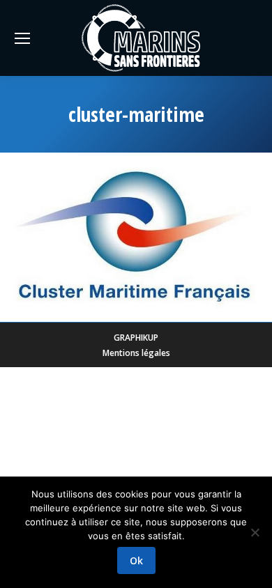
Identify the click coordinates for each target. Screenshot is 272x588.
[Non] (255, 532)
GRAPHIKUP (136, 337)
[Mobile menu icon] (22, 38)
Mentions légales (136, 353)
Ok (136, 560)
